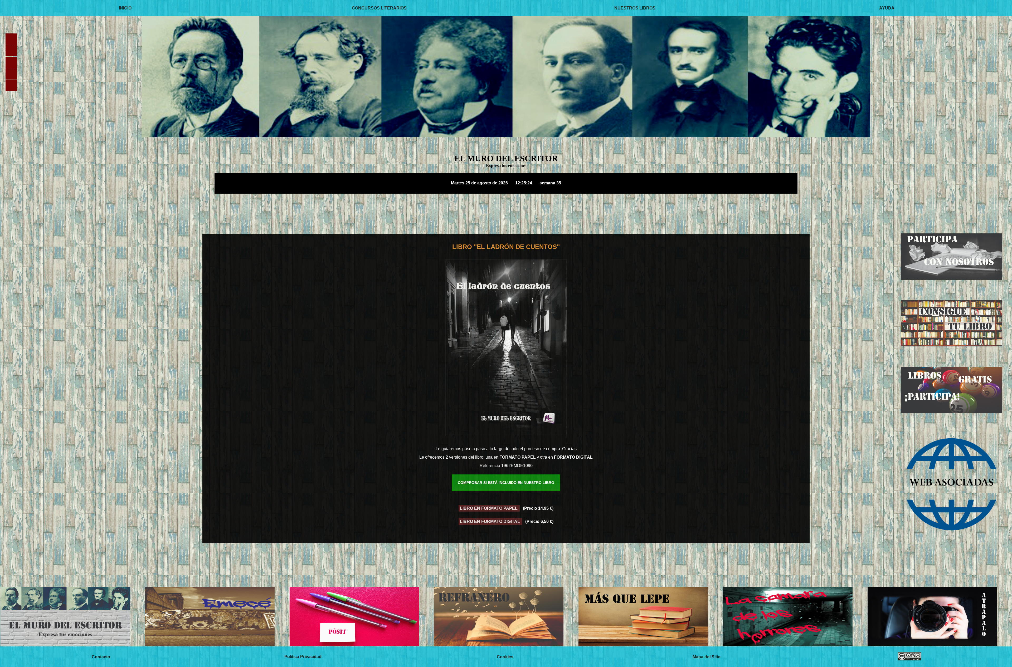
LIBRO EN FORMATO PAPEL (489, 508)
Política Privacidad (303, 656)
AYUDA (886, 8)
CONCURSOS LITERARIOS (379, 8)
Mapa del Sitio (707, 656)
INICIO (125, 8)
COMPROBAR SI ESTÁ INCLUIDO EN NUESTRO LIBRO (506, 482)
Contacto (101, 656)
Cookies (505, 656)
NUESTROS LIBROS (634, 8)
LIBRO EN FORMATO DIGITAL (490, 521)
